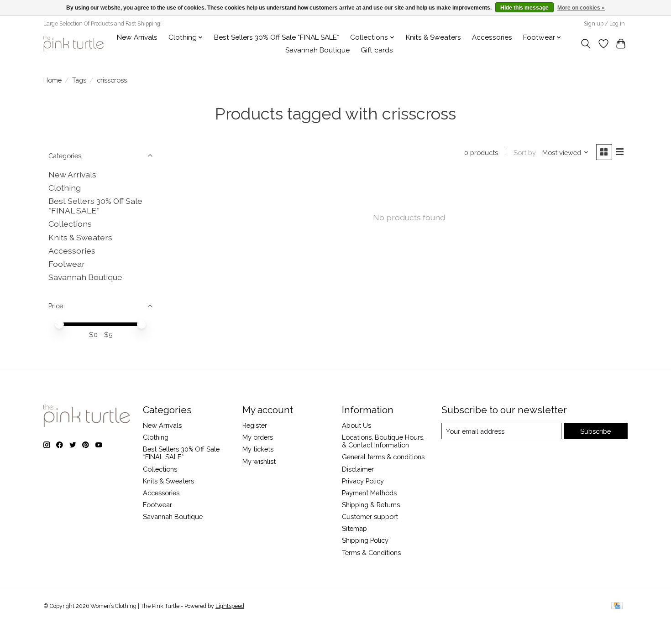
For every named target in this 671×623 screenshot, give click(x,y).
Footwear (66, 264)
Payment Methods (369, 493)
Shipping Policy (365, 540)
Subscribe (595, 431)
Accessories (492, 37)
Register (254, 425)
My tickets (257, 449)
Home (52, 80)
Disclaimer (358, 469)
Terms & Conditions (371, 552)
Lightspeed (229, 606)
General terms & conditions (383, 457)
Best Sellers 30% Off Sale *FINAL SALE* (276, 37)
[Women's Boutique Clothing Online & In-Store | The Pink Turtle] (73, 44)
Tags (79, 80)
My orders (257, 437)
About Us (356, 425)
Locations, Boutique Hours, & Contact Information (383, 441)
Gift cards (377, 50)
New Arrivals (137, 37)
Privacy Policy (363, 481)
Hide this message (524, 8)
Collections (70, 223)
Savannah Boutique (317, 50)
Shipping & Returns (371, 505)
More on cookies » (581, 8)
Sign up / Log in (604, 24)
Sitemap (354, 528)
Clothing (64, 187)
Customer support (370, 516)
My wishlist (259, 461)
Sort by (525, 152)
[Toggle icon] (585, 44)
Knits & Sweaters (433, 37)
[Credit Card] (617, 606)
